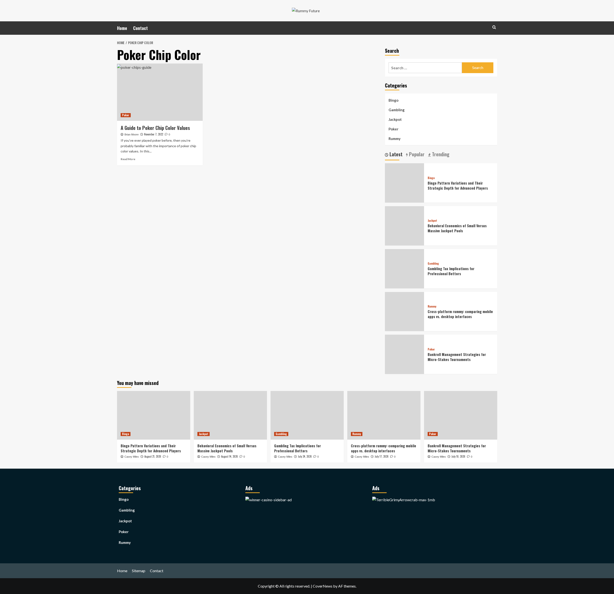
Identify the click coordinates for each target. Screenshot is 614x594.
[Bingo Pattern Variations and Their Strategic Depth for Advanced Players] (153, 415)
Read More (128, 159)
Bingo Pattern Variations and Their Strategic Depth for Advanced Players (458, 185)
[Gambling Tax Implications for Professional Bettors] (307, 415)
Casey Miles (131, 456)
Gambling (397, 110)
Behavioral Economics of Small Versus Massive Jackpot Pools (457, 228)
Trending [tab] (440, 154)
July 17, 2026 (382, 456)
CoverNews (322, 586)
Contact (140, 28)
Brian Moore (131, 134)
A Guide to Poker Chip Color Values (155, 127)
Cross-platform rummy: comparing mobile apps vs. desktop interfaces (460, 314)
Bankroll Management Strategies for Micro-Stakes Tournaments (457, 357)
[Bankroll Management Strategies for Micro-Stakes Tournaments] (460, 415)
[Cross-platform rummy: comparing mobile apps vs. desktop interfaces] (383, 415)
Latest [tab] (395, 154)
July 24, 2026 (305, 456)
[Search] (494, 27)
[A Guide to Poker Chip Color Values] (160, 92)
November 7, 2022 (153, 134)
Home (122, 28)
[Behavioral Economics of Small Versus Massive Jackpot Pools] (230, 415)
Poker (125, 115)
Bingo (393, 100)
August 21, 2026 (152, 456)
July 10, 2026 (458, 456)
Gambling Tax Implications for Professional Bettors (451, 271)
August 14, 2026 (229, 456)
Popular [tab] (416, 154)
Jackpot (395, 119)
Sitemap (138, 570)
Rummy (395, 138)
